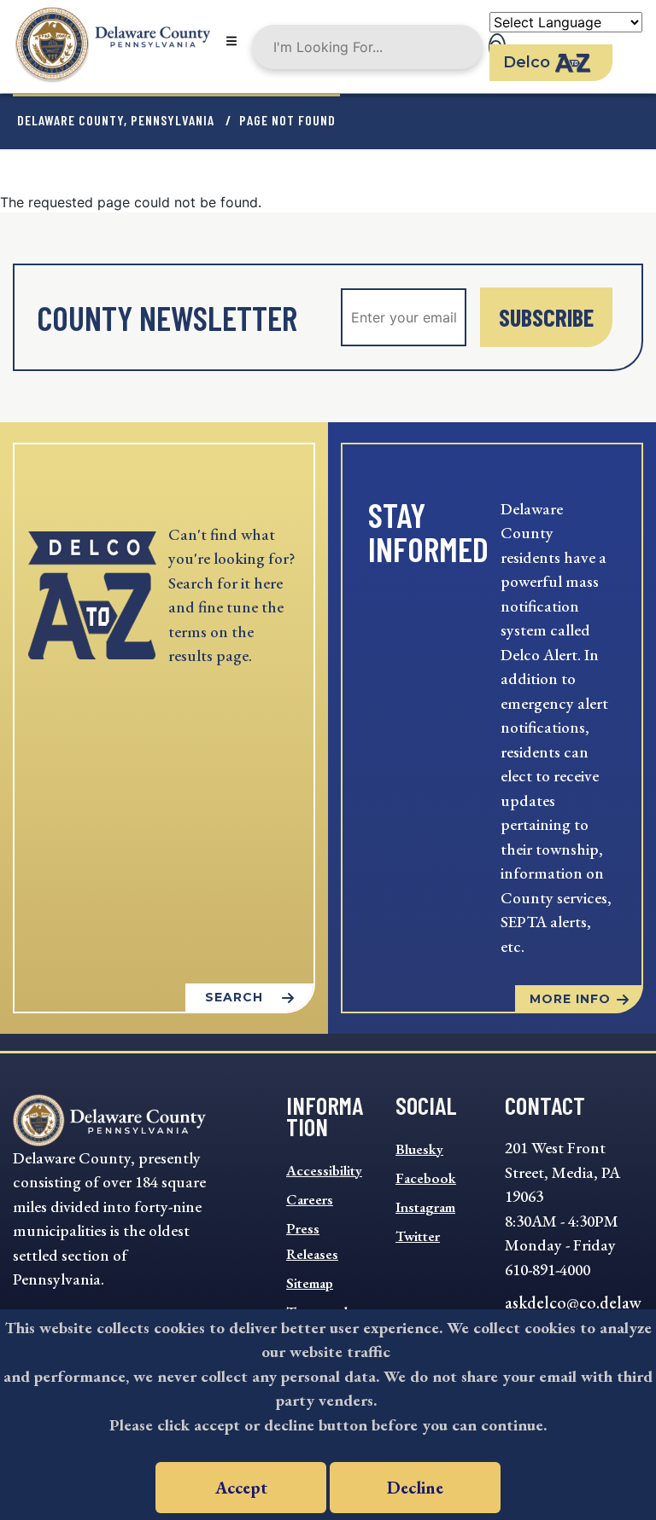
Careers (309, 1199)
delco (526, 62)
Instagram (425, 1207)
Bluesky (419, 1149)
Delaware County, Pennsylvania (115, 120)
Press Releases (312, 1241)
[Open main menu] (231, 42)
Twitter (417, 1236)
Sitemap (309, 1282)
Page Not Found (287, 120)
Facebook (425, 1178)
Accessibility (324, 1170)
